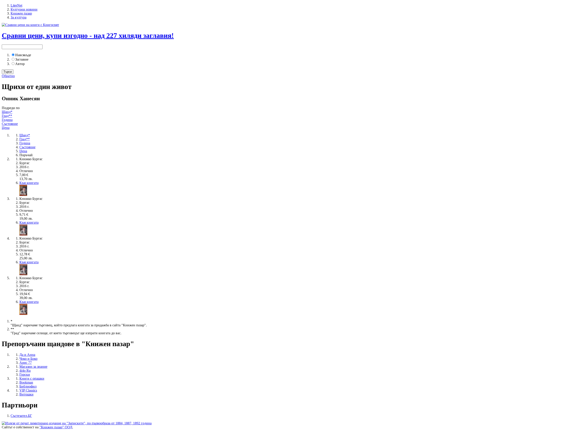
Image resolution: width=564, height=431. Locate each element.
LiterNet (16, 5)
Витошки (26, 394)
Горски (24, 374)
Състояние (10, 124)
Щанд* (7, 112)
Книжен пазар (21, 13)
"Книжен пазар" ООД (55, 427)
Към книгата (29, 183)
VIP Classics (28, 390)
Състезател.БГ (21, 416)
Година (7, 120)
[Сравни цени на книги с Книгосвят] (30, 25)
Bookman (26, 382)
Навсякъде (23, 55)
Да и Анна (27, 355)
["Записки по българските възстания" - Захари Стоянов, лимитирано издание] (77, 423)
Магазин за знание (33, 366)
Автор (20, 64)
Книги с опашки (31, 378)
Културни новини (24, 9)
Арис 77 (25, 362)
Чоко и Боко (28, 358)
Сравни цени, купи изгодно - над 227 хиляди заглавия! (88, 35)
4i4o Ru (25, 370)
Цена (5, 128)
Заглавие (21, 59)
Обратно (8, 76)
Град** (7, 116)
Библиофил (28, 386)
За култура (18, 17)
